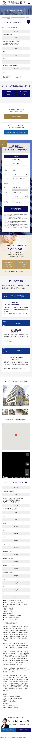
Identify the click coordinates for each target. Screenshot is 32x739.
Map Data (16, 477)
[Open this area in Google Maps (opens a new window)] (5, 477)
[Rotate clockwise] (28, 464)
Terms (20, 477)
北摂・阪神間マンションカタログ (18, 16)
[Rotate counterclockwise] (25, 464)
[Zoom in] (27, 471)
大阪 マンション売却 (6, 16)
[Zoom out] (27, 474)
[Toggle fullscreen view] (27, 454)
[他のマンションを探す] (28, 22)
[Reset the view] (27, 464)
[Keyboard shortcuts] (12, 477)
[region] (16, 465)
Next (27, 395)
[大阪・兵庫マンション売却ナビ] (13, 3)
